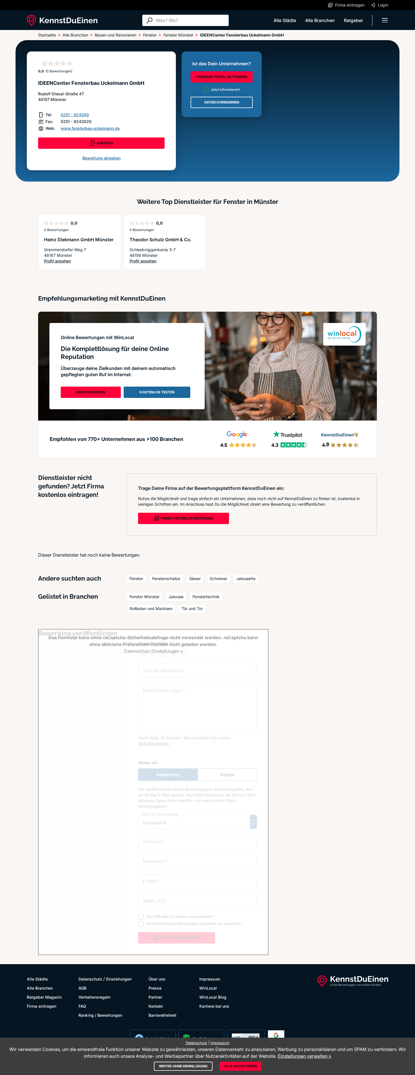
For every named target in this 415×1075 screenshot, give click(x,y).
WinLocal (208, 988)
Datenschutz (90, 979)
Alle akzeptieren (240, 1066)
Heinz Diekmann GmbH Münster (78, 239)
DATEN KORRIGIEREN (221, 102)
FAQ (82, 1006)
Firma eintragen (41, 1006)
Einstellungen (119, 979)
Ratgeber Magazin (44, 997)
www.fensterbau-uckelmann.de (90, 128)
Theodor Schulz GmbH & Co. (161, 239)
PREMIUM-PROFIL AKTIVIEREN (221, 77)
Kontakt (155, 1006)
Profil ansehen (75, 261)
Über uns (156, 979)
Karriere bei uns (214, 1006)
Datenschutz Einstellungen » (153, 651)
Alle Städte (285, 20)
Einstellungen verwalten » (304, 1056)
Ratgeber (353, 20)
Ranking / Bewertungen (100, 1015)
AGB (82, 988)
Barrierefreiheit (162, 1015)
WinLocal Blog (212, 997)
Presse (154, 988)
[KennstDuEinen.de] (62, 20)
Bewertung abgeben (101, 158)
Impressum (209, 979)
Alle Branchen (320, 20)
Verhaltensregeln (94, 997)
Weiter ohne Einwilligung (183, 1066)
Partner (155, 997)
